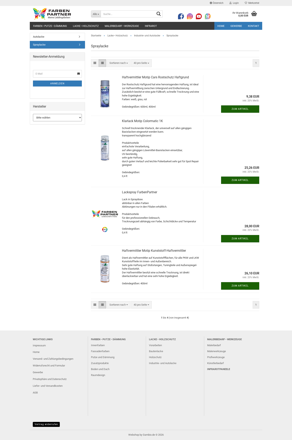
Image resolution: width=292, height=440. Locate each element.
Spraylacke (39, 44)
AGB (35, 392)
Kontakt (253, 25)
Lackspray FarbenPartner (139, 192)
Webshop (133, 434)
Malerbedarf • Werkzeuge (122, 25)
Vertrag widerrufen (46, 424)
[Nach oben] (281, 434)
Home (220, 25)
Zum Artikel (240, 109)
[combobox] (119, 63)
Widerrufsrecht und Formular (49, 365)
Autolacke (38, 36)
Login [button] (235, 3)
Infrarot (151, 25)
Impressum (39, 345)
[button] (216, 3)
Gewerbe (236, 25)
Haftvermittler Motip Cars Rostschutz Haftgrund (155, 77)
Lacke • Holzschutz (86, 25)
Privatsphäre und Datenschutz (50, 379)
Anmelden (57, 83)
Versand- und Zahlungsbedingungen (53, 358)
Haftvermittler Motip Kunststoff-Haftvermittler (154, 251)
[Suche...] (158, 14)
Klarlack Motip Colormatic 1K (142, 121)
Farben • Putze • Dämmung (50, 25)
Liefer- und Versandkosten (48, 385)
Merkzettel (253, 3)
